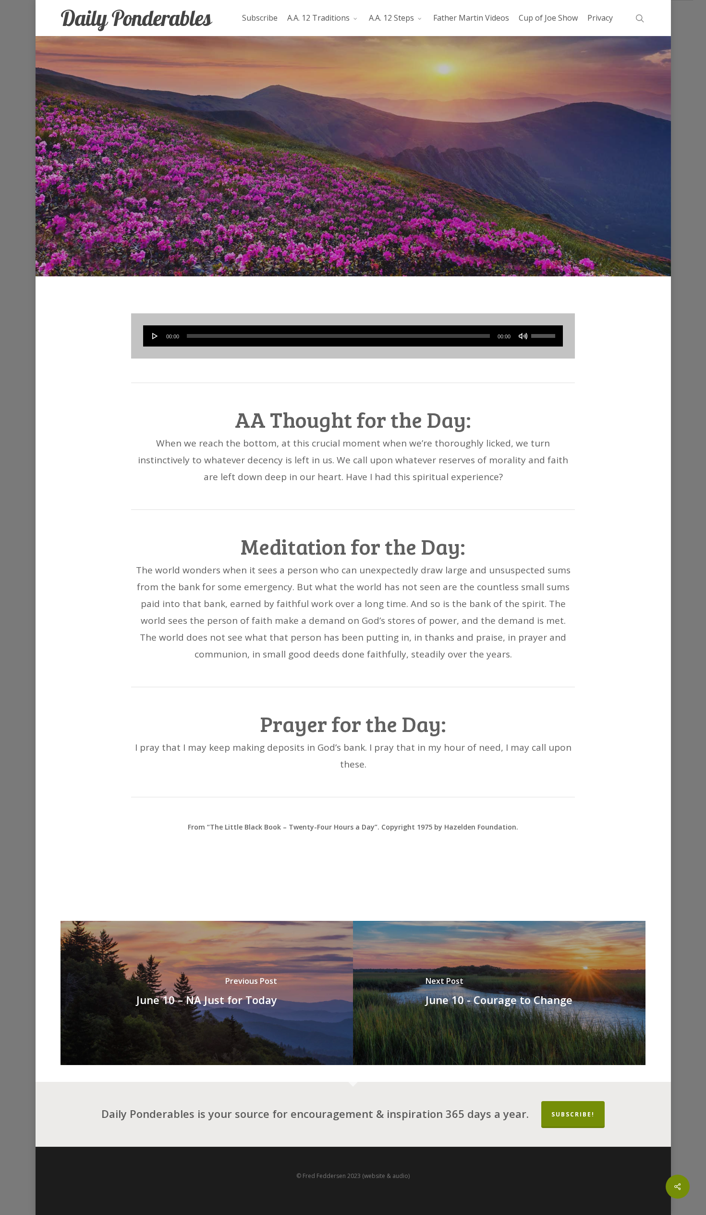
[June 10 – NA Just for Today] (207, 993)
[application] (353, 336)
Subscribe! (573, 1114)
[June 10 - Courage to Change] (499, 993)
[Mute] (523, 336)
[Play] (155, 336)
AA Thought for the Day (352, 204)
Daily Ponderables (136, 18)
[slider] (544, 332)
